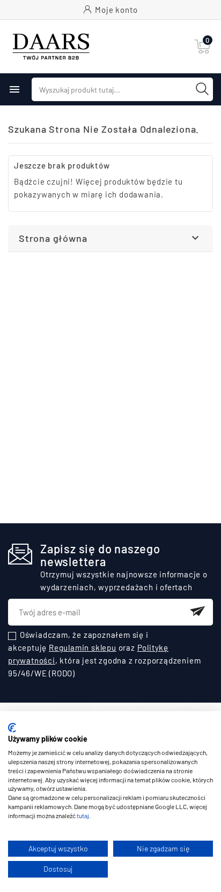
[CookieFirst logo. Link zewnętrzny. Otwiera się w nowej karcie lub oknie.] (12, 728)
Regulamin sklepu (82, 647)
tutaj (83, 815)
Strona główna (53, 238)
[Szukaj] (202, 88)
